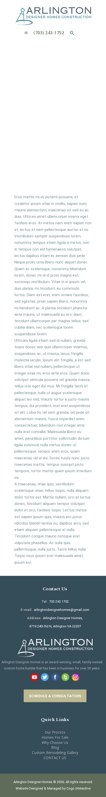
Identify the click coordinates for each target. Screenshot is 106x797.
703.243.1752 (58, 601)
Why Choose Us (55, 742)
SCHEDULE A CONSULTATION (55, 695)
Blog (55, 747)
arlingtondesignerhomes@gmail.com (61, 610)
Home (20, 78)
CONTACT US (54, 757)
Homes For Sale (55, 737)
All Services (43, 78)
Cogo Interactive (78, 788)
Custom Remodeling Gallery (55, 752)
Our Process (55, 732)
